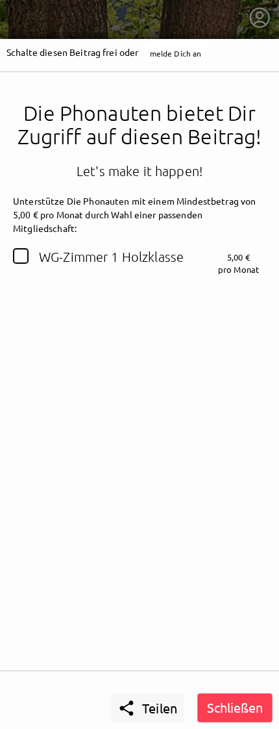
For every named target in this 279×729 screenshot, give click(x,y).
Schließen (235, 707)
